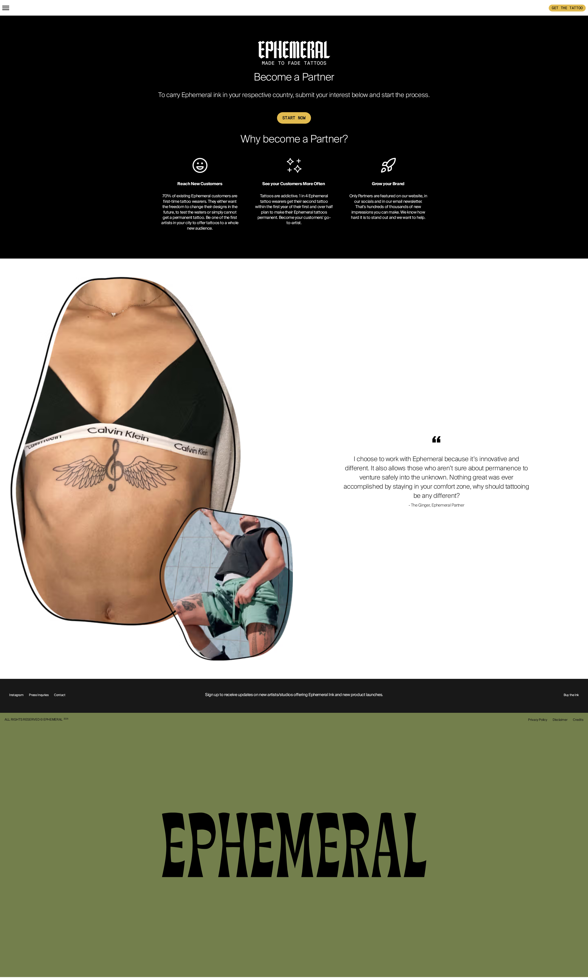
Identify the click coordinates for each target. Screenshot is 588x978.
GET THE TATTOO (567, 8)
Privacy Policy (537, 719)
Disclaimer (560, 719)
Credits (578, 719)
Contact (59, 695)
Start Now (294, 118)
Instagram (16, 695)
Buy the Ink (571, 695)
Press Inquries (38, 695)
